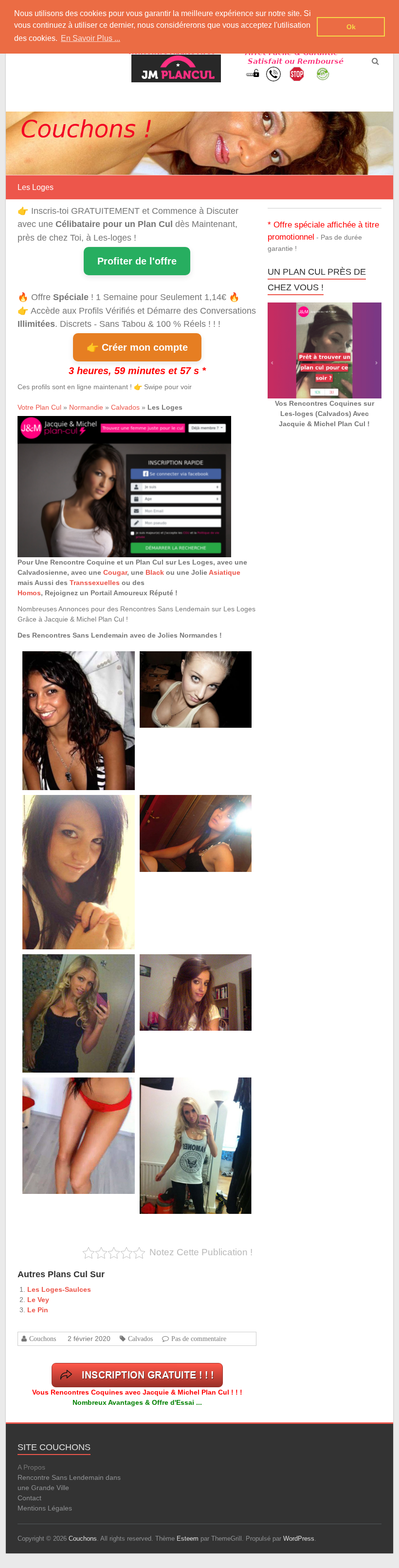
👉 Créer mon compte (137, 347)
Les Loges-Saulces (59, 1289)
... (99, 714)
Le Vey (38, 1300)
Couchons (42, 1338)
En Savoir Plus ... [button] (90, 38)
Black (154, 572)
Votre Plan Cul (39, 407)
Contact (29, 1498)
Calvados (125, 407)
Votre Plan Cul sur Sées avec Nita (182, 806)
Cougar (115, 572)
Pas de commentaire (198, 1338)
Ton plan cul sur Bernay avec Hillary (184, 662)
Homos (29, 593)
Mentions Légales (45, 1508)
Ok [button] (351, 27)
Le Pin (37, 1310)
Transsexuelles (95, 582)
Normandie (86, 407)
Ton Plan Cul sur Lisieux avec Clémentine (73, 806)
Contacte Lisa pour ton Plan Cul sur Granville (77, 965)
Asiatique (224, 572)
